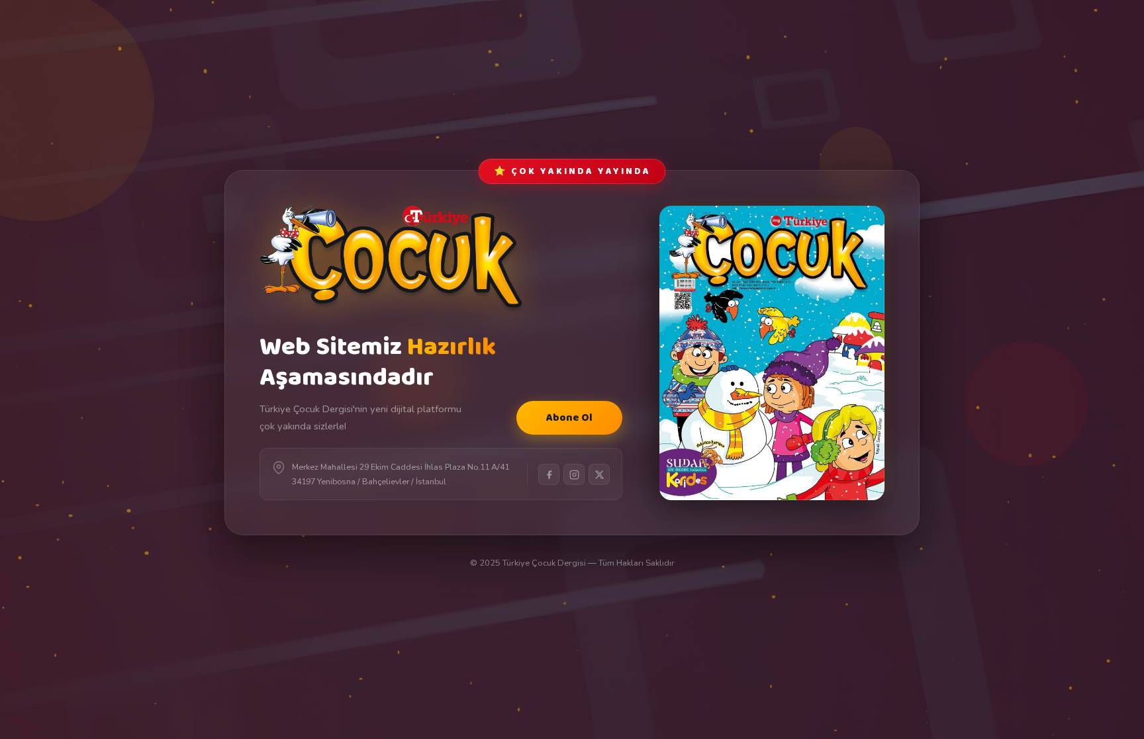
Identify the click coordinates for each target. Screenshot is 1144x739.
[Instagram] (574, 474)
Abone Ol (569, 418)
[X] (599, 474)
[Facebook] (548, 474)
